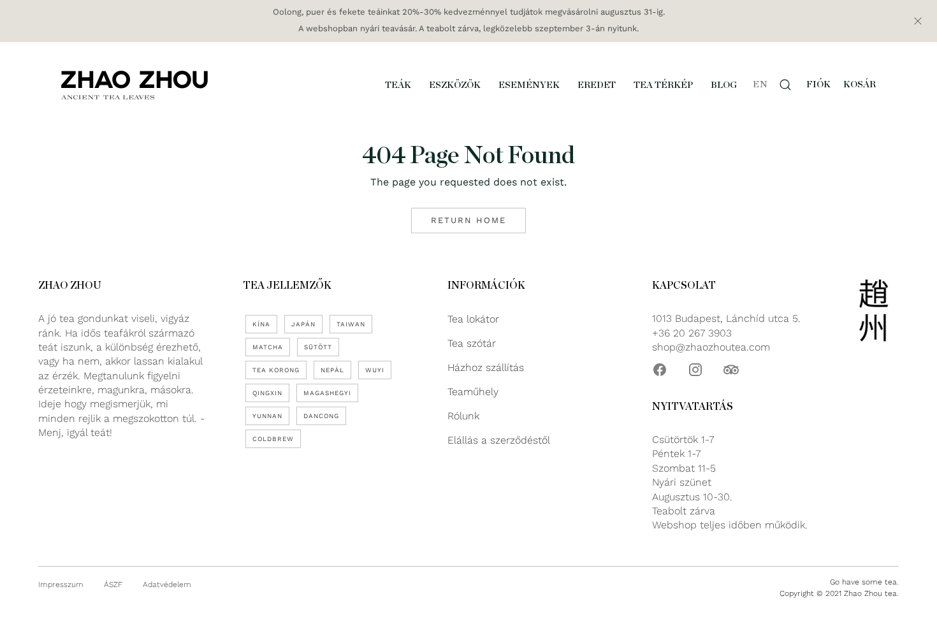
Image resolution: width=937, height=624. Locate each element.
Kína (261, 324)
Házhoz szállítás (485, 367)
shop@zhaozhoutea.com (711, 347)
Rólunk (463, 416)
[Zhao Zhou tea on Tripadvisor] (731, 369)
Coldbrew (273, 438)
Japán (303, 324)
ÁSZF (113, 584)
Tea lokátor (473, 319)
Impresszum (61, 584)
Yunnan (267, 415)
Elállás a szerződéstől (498, 440)
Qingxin (267, 392)
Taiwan (351, 324)
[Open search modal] (785, 84)
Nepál (332, 370)
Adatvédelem (167, 584)
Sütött (318, 347)
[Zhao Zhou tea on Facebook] (659, 369)
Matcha (267, 347)
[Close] (918, 21)
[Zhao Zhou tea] (134, 84)
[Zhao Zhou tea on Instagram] (695, 369)
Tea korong (276, 370)
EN (760, 84)
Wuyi (374, 370)
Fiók (818, 84)
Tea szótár (471, 343)
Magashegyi (327, 392)
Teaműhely (472, 392)
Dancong (321, 415)
